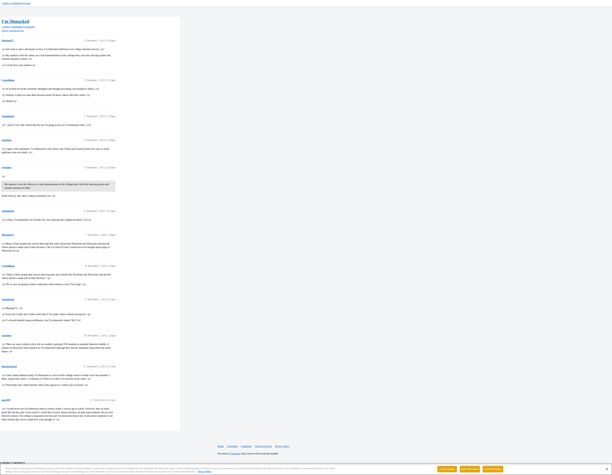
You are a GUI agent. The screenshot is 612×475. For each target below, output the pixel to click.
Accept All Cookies (492, 469)
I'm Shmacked (15, 21)
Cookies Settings (447, 469)
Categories (232, 446)
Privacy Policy (282, 446)
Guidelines (246, 446)
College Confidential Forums (16, 3)
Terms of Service (263, 446)
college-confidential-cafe (13, 30)
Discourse (235, 453)
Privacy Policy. (205, 471)
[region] (306, 469)
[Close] (606, 469)
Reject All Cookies (470, 469)
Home (221, 446)
